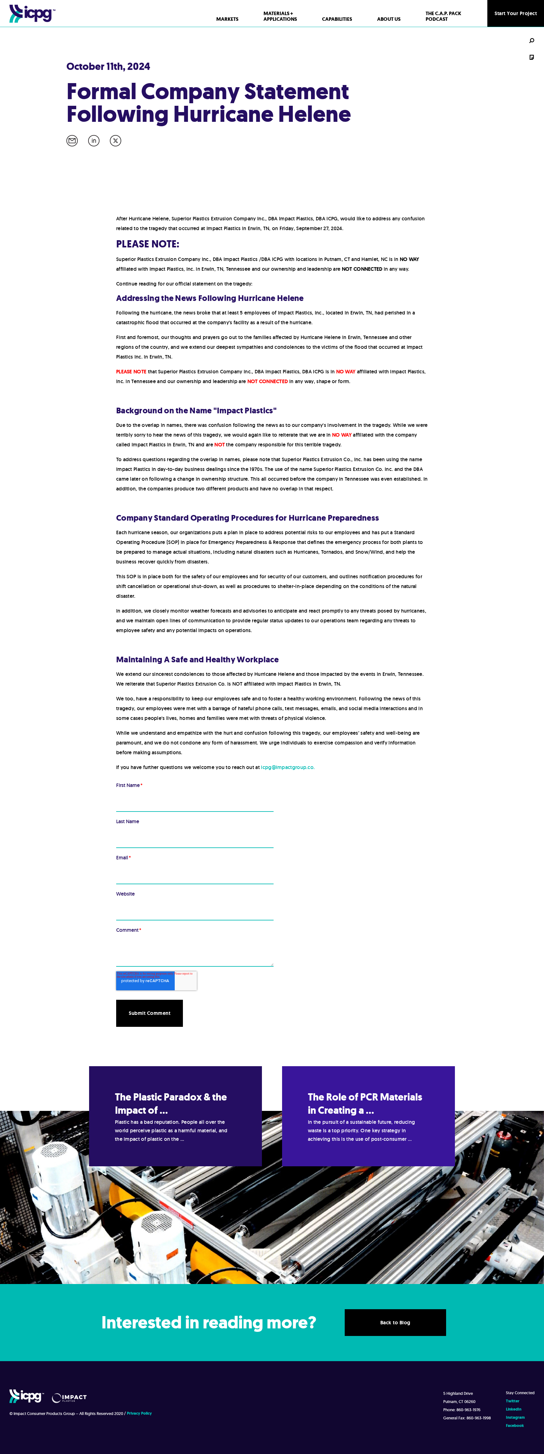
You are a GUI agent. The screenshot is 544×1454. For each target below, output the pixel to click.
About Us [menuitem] (388, 19)
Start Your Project (516, 13)
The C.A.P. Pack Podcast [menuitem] (443, 16)
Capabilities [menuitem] (337, 19)
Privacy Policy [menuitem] (139, 1413)
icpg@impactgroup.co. (288, 767)
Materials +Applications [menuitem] (280, 16)
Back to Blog (395, 1322)
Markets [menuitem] (227, 19)
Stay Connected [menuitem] (520, 1392)
